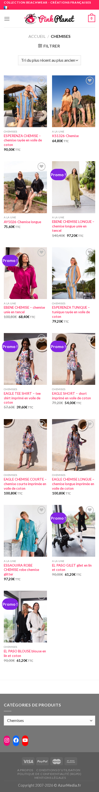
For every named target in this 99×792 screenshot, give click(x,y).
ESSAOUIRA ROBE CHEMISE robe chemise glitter (21, 569)
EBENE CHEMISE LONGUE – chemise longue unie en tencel (73, 226)
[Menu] (7, 18)
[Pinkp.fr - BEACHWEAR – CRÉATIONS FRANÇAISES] (49, 18)
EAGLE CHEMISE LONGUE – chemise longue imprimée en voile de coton (73, 483)
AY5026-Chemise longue (22, 222)
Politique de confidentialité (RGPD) (49, 774)
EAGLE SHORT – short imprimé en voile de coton (71, 395)
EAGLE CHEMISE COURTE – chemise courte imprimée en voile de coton (25, 483)
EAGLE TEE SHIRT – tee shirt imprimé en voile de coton (22, 397)
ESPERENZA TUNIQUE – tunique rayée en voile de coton (71, 311)
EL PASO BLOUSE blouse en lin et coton (25, 653)
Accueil (36, 36)
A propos (25, 770)
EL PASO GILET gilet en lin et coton (72, 567)
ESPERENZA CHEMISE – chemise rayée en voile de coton (23, 140)
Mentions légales (50, 778)
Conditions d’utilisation (58, 770)
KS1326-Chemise (65, 136)
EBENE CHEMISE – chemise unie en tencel (24, 309)
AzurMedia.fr (69, 785)
